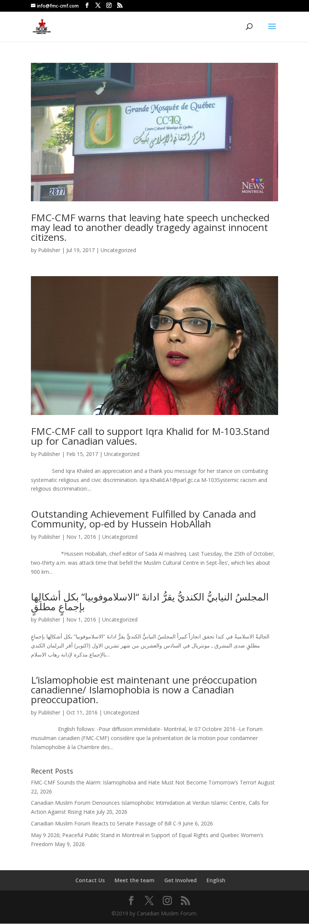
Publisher (49, 250)
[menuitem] (216, 880)
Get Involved (180, 880)
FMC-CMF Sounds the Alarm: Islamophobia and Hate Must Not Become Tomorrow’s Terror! (143, 782)
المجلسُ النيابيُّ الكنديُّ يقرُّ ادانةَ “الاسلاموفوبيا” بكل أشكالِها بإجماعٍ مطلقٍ (150, 601)
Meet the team (134, 880)
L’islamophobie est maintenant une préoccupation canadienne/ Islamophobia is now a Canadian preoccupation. (144, 689)
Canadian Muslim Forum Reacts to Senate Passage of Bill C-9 (106, 823)
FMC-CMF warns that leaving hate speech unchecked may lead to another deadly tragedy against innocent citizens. (150, 227)
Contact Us (90, 880)
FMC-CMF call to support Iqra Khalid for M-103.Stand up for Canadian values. (150, 436)
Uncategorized (118, 250)
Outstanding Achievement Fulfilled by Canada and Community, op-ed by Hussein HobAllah (143, 518)
